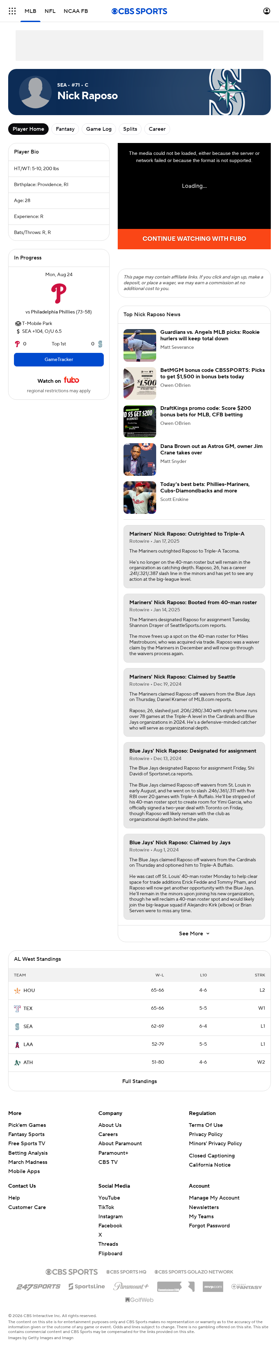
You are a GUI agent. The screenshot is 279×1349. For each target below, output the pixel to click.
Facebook (110, 1225)
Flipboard (110, 1253)
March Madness (27, 1162)
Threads (108, 1244)
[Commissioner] (176, 1284)
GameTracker (59, 360)
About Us (109, 1125)
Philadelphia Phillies (53, 312)
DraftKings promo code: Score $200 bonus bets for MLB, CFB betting (205, 411)
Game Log (99, 129)
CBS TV (108, 1162)
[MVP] (213, 1284)
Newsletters (204, 1207)
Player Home (28, 129)
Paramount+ (113, 1153)
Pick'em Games (27, 1125)
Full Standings (139, 1081)
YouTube (109, 1197)
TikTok (106, 1207)
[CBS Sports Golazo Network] (193, 1271)
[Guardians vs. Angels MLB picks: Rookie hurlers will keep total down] (140, 345)
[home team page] (59, 293)
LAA (28, 1045)
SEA (28, 1027)
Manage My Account (214, 1197)
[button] (12, 11)
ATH (28, 1063)
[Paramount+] (131, 1284)
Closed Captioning (212, 1155)
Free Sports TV (26, 1143)
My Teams (201, 1216)
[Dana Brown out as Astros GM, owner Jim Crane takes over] (140, 459)
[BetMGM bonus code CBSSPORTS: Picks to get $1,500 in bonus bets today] (140, 383)
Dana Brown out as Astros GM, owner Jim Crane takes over (211, 449)
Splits (130, 129)
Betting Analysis (28, 1153)
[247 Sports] (38, 1285)
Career (157, 129)
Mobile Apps (24, 1171)
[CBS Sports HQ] (126, 1271)
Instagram (110, 1216)
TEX (28, 1009)
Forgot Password (209, 1225)
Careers (108, 1134)
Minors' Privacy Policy (215, 1143)
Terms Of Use (206, 1125)
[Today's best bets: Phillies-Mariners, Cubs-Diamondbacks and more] (140, 497)
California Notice (210, 1165)
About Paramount (120, 1143)
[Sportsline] (87, 1285)
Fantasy (65, 129)
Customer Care (27, 1207)
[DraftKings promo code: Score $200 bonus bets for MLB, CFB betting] (140, 421)
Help (14, 1197)
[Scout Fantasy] (247, 1286)
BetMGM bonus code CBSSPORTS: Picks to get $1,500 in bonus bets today (212, 373)
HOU (29, 991)
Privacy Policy (206, 1134)
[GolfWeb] (139, 1300)
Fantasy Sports (26, 1134)
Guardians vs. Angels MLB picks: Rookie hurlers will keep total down (210, 335)
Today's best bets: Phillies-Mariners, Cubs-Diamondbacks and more (205, 487)
